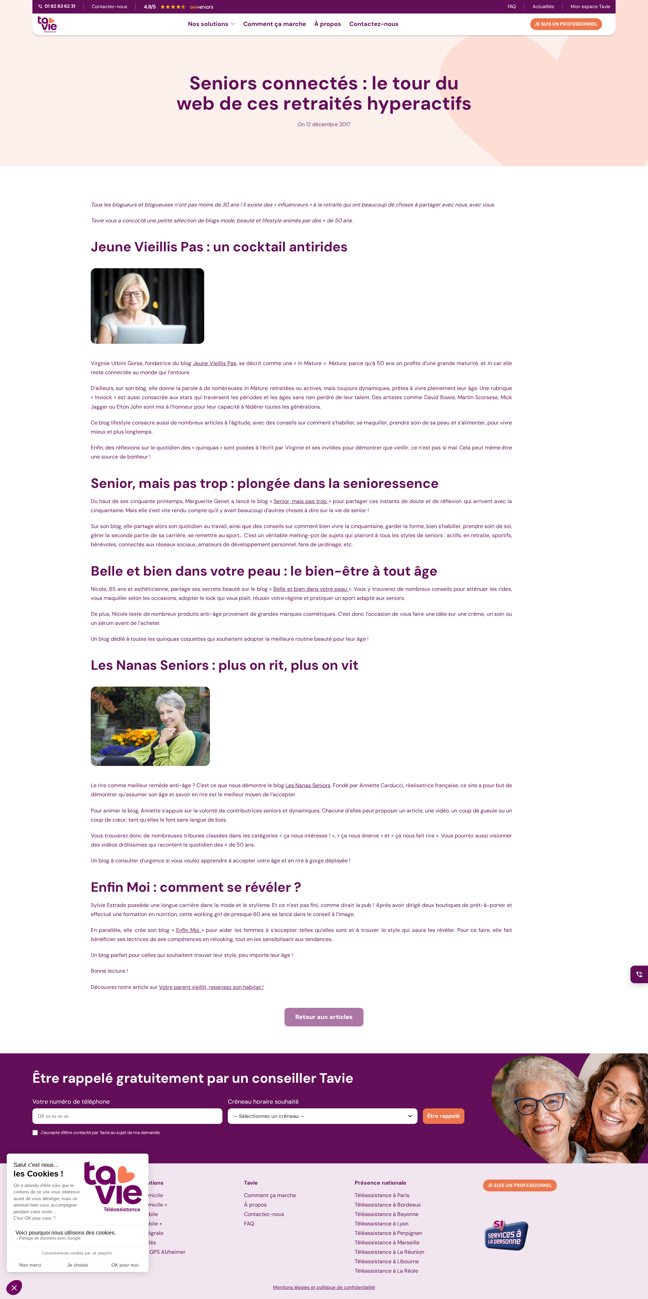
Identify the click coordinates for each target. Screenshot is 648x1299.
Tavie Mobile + (144, 1223)
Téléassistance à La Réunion (389, 1251)
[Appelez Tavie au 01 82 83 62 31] (639, 974)
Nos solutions (208, 24)
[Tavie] (47, 24)
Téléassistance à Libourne (387, 1261)
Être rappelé (443, 1116)
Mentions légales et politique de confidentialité (324, 1287)
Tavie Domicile (145, 1195)
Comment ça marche (274, 24)
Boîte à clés (141, 1242)
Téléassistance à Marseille (387, 1242)
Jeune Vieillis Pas (214, 363)
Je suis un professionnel (566, 24)
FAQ (512, 6)
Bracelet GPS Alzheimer (156, 1251)
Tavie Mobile (142, 1214)
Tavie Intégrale (145, 1233)
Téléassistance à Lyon (381, 1223)
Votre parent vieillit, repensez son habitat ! (211, 987)
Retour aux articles (324, 1017)
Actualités (543, 6)
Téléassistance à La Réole (386, 1270)
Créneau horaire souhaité (263, 1102)
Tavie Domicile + (147, 1204)
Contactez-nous (109, 6)
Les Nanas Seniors (308, 785)
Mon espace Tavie (590, 6)
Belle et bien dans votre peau (311, 588)
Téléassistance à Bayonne (386, 1214)
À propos (327, 24)
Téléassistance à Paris (382, 1195)
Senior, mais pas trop (301, 501)
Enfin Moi (188, 930)
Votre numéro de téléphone (71, 1102)
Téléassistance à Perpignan (388, 1233)
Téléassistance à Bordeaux (388, 1204)
